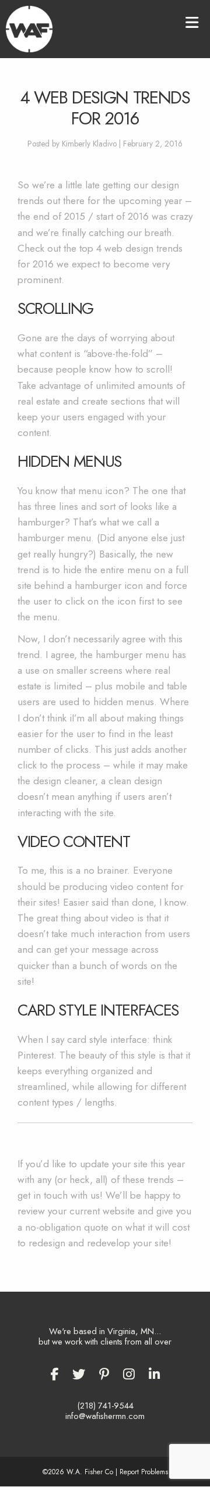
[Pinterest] (104, 1374)
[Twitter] (78, 1374)
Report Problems (144, 1472)
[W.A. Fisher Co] (29, 28)
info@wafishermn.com (105, 1416)
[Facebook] (54, 1374)
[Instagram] (129, 1374)
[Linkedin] (154, 1374)
